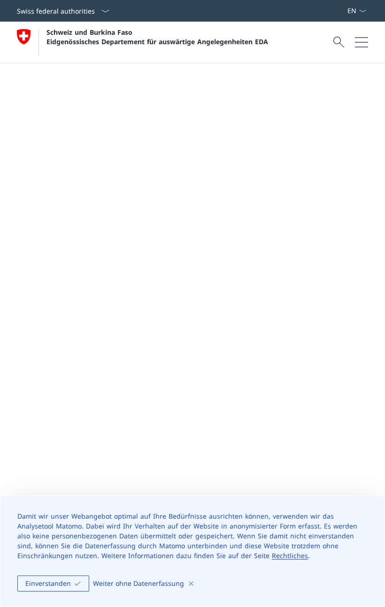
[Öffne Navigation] (361, 42)
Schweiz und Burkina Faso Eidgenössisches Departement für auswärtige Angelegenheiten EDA (157, 37)
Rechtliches (290, 555)
